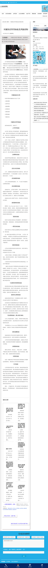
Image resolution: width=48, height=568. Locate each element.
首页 (3, 13)
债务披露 (21, 504)
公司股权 (17, 508)
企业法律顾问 (22, 13)
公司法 (13, 508)
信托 (11, 508)
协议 (21, 61)
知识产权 (28, 13)
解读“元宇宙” (9, 448)
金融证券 (14, 509)
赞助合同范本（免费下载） (9, 515)
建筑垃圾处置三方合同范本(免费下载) (20, 523)
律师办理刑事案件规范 (39, 110)
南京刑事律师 (15, 561)
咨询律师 (40, 13)
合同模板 (8, 561)
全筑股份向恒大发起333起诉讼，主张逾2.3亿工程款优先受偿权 (9, 485)
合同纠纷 (22, 508)
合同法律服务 (8, 13)
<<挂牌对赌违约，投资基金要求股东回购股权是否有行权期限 (9, 504)
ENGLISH (45, 16)
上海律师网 (4, 6)
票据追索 (34, 13)
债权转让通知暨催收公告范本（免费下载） (21, 466)
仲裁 (9, 508)
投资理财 (6, 509)
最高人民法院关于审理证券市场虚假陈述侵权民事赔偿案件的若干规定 (9, 465)
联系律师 (45, 13)
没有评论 (12, 33)
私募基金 (10, 509)
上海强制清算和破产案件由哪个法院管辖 (21, 487)
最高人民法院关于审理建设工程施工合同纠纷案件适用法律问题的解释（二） (41, 118)
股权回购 (23, 505)
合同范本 (15, 13)
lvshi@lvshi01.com (13, 2)
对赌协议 (26, 504)
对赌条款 (18, 505)
